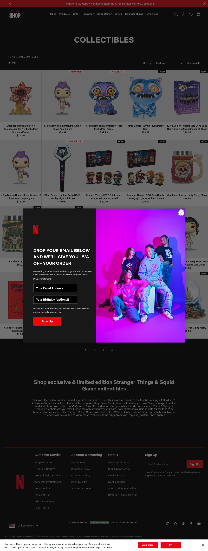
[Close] (202, 545)
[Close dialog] (181, 212)
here (51, 547)
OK (170, 545)
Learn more (147, 545)
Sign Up (47, 321)
